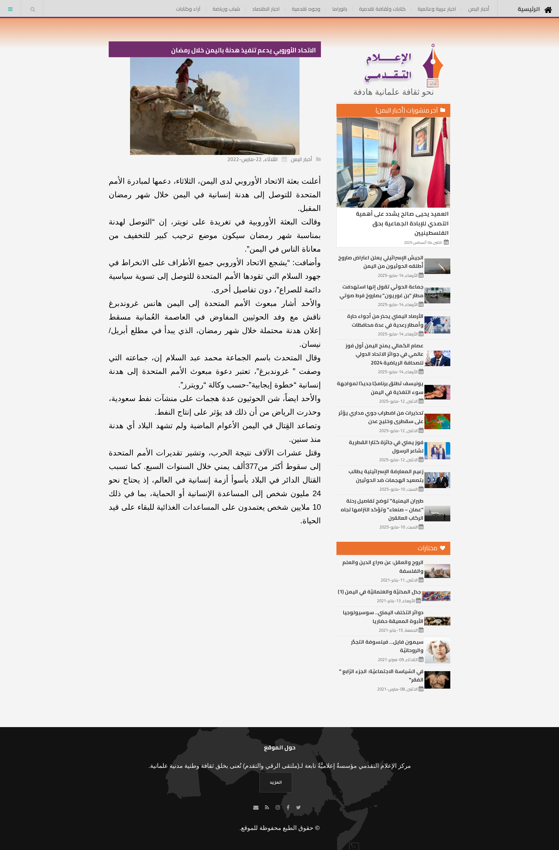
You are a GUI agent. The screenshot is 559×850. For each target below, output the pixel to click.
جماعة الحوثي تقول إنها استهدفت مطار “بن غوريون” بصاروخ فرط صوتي (381, 291)
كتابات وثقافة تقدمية (382, 9)
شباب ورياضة (226, 9)
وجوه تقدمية (306, 9)
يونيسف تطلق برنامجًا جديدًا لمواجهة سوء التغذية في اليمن (380, 387)
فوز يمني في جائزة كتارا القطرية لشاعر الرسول (386, 446)
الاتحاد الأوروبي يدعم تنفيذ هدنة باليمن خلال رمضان (243, 50)
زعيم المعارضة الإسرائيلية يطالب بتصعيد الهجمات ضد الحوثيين (385, 475)
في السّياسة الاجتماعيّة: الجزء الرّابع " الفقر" (381, 675)
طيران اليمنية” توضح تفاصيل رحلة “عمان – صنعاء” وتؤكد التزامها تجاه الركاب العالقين (382, 509)
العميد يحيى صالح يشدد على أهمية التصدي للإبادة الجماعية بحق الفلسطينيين (402, 223)
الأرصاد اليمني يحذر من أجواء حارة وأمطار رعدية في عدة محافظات (385, 320)
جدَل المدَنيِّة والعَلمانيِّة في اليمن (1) (379, 591)
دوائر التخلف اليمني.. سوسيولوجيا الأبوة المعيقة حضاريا (383, 616)
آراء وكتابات (188, 9)
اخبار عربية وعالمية (437, 9)
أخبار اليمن (478, 9)
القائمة (10, 9)
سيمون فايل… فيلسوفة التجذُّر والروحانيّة (387, 646)
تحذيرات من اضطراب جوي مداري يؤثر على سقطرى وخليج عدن (380, 417)
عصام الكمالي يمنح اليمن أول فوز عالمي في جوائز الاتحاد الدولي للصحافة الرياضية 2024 (384, 354)
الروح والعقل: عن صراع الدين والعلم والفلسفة (382, 566)
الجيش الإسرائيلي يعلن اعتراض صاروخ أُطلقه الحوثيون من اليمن (380, 262)
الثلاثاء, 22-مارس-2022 (252, 159)
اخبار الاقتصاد (266, 9)
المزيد (276, 782)
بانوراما (339, 9)
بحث (32, 9)
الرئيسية (529, 9)
